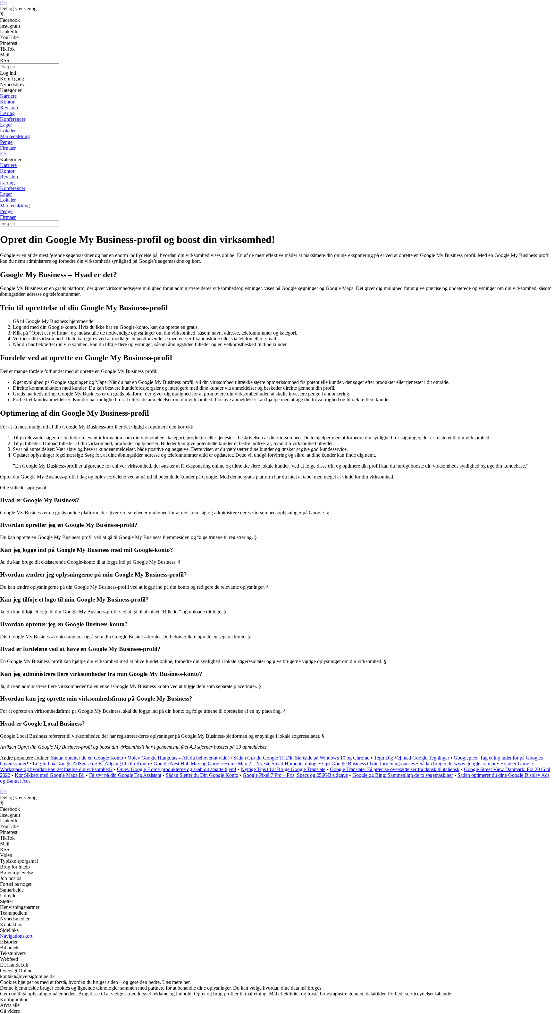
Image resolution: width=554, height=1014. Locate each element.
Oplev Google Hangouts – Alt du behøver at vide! (178, 757)
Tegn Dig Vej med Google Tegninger (411, 757)
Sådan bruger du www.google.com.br (457, 763)
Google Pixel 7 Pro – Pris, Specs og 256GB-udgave (295, 775)
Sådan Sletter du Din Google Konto (202, 775)
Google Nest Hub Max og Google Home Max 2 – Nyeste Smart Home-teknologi (236, 763)
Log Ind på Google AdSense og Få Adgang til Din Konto (91, 763)
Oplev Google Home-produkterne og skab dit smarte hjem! (176, 769)
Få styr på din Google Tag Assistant (125, 775)
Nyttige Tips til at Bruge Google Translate (283, 769)
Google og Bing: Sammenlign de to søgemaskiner (402, 775)
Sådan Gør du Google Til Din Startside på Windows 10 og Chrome (301, 757)
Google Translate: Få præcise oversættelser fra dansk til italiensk (394, 769)
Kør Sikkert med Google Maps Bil (50, 775)
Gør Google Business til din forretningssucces (368, 763)
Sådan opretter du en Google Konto (87, 757)
